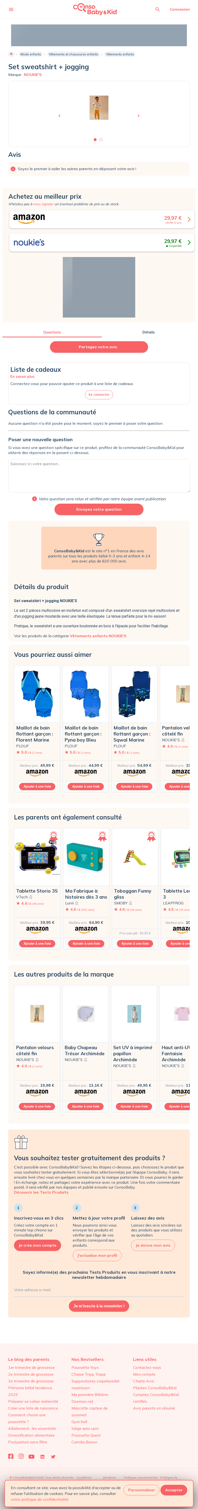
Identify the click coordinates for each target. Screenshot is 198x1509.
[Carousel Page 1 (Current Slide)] (95, 139)
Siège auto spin (85, 1428)
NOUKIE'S (33, 74)
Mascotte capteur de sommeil (89, 1411)
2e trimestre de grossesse (31, 1374)
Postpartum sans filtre (27, 1442)
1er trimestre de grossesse (31, 1367)
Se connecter (99, 394)
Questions (52, 332)
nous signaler (43, 204)
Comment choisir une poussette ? (27, 1418)
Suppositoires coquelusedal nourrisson (95, 1384)
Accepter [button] (174, 1489)
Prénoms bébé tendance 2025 (30, 1391)
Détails (148, 332)
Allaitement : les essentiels (32, 1428)
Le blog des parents (28, 1359)
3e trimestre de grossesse (31, 1381)
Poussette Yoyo (85, 1367)
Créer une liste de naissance (33, 1408)
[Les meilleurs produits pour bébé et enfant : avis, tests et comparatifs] (88, 9)
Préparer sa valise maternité (33, 1401)
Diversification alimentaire (31, 1435)
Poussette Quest (86, 1435)
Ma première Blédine (89, 1394)
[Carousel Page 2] (100, 139)
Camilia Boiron (84, 1442)
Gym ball (79, 1421)
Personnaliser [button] (141, 1489)
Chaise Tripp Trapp (88, 1374)
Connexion (180, 9)
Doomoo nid (82, 1401)
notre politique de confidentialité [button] (39, 1499)
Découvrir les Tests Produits (41, 1192)
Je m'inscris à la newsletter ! (99, 1306)
